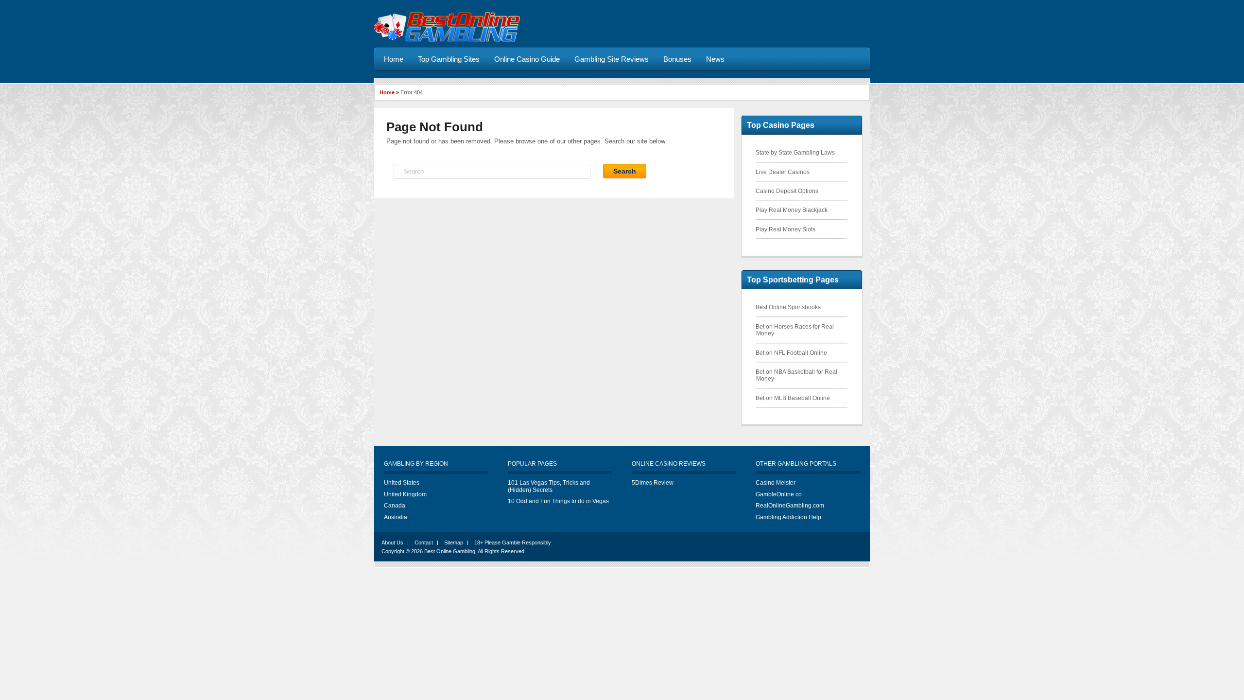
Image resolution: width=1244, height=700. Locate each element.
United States (401, 482)
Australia (395, 517)
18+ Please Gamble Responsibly (512, 542)
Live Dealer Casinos (783, 172)
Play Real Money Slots (785, 229)
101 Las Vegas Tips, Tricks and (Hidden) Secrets (549, 486)
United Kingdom (405, 494)
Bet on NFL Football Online (791, 353)
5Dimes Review (653, 482)
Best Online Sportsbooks (788, 307)
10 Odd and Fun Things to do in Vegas (558, 501)
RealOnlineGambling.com (790, 505)
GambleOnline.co (779, 494)
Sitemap (453, 542)
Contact (424, 542)
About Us (392, 542)
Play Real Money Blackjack (792, 210)
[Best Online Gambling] (447, 40)
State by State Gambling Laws (795, 152)
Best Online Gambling (449, 551)
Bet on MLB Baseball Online (793, 398)
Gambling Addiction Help (788, 517)
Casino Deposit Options (787, 191)
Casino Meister (775, 482)
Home (387, 92)
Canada (394, 505)
